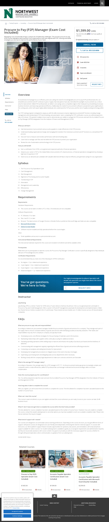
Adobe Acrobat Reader (28, 227)
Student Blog (92, 505)
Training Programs (13, 23)
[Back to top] (54, 502)
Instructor (8, 106)
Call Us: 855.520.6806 (97, 23)
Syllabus (7, 98)
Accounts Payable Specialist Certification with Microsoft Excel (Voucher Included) (89, 479)
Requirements (9, 102)
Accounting (23, 23)
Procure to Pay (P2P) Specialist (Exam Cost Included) (29, 476)
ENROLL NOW (90, 44)
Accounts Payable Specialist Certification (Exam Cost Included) (60, 476)
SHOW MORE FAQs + (24, 437)
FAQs (6, 109)
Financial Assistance (79, 505)
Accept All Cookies (17, 511)
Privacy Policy (57, 517)
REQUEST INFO (96, 84)
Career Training (44, 505)
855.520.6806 (8, 122)
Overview (7, 94)
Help (75, 507)
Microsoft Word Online (28, 224)
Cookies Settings (17, 516)
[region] (17, 507)
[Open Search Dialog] (102, 3)
